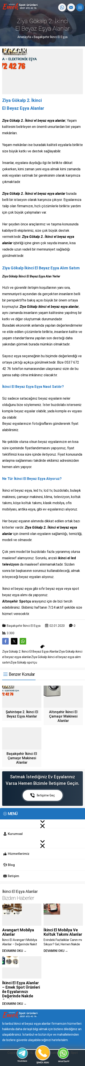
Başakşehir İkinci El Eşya (51, 37)
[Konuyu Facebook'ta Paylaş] (5, 641)
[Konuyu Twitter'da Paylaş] (14, 641)
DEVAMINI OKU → (14, 951)
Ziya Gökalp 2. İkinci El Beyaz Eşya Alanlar (30, 651)
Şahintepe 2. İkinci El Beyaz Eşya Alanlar (22, 714)
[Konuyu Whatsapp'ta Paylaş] (23, 641)
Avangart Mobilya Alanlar (18, 932)
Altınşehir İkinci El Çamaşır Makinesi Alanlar (63, 716)
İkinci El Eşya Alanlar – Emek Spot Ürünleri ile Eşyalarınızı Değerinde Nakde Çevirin (21, 992)
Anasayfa (24, 37)
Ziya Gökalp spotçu (23, 662)
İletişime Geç (46, 795)
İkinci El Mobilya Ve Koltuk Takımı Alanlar (63, 932)
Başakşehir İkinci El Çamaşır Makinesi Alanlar (22, 758)
